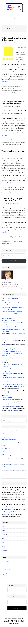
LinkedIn (15, 286)
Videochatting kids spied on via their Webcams (13, 199)
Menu (14, 18)
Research (17, 86)
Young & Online (6, 399)
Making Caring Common (8, 371)
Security (17, 237)
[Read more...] (5, 81)
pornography (8, 191)
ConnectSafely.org (6, 325)
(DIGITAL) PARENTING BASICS (13, 298)
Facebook (22, 142)
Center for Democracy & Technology (11, 311)
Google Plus (8, 144)
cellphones (17, 189)
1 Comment (15, 153)
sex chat (13, 191)
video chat (19, 93)
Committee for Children (8, 320)
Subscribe (14, 261)
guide (15, 386)
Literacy (3, 538)
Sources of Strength (6, 397)
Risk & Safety (15, 140)
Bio (2, 280)
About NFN (5, 562)
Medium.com (5, 514)
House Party (18, 90)
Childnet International (7, 318)
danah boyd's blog (6, 340)
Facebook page (6, 512)
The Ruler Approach (7, 391)
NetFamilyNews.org (14, 8)
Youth (13, 88)
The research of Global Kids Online (11, 351)
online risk (13, 144)
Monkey (14, 93)
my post (15, 410)
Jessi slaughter (20, 241)
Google (3, 144)
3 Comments (16, 43)
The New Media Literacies (8, 382)
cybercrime (10, 241)
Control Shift (4, 327)
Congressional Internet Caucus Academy (12, 322)
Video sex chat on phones (12, 151)
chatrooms (17, 142)
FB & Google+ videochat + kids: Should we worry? (12, 102)
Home (3, 526)
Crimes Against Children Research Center (12, 329)
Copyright (4, 574)
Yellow (8, 95)
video (2, 239)
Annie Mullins (11, 90)
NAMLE (3, 303)
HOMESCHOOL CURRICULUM (17, 620)
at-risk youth (11, 142)
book (15, 340)
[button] (25, 15)
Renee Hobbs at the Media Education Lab (12, 377)
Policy (3, 546)
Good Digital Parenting (14, 349)
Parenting (12, 86)
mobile (9, 187)
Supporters (4, 566)
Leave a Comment (16, 106)
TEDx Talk (7, 282)
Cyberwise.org (5, 338)
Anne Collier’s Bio (7, 570)
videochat (3, 95)
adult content (11, 189)
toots (5, 509)
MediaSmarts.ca (5, 380)
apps (9, 86)
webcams (7, 239)
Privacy (3, 578)
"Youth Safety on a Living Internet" (10, 406)
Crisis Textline (5, 331)
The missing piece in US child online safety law (13, 470)
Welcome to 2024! (6, 455)
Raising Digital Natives (7, 373)
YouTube (9, 289)
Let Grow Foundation (7, 369)
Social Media (8, 88)
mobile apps (9, 93)
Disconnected (4, 344)
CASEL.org (4, 307)
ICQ (15, 241)
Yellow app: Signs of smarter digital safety (13, 39)
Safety (3, 542)
